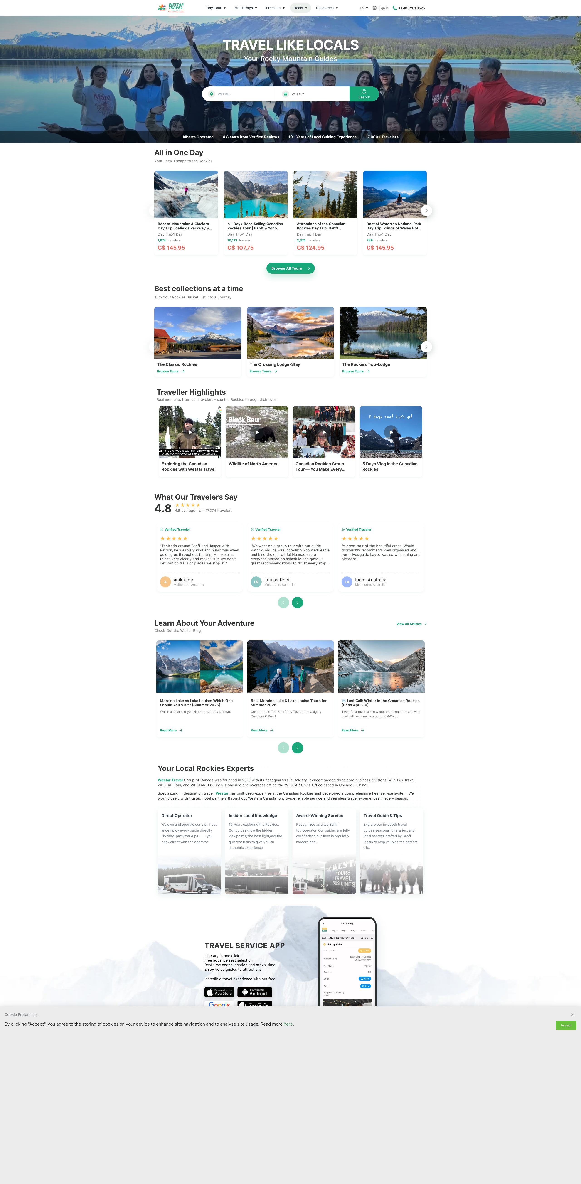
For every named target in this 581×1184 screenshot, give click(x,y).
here (288, 1024)
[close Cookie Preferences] (572, 1014)
